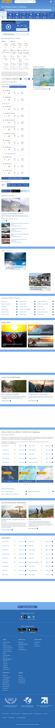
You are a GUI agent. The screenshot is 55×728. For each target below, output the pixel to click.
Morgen (7, 10)
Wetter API (5, 657)
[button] (15, 178)
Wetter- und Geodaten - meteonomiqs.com (7, 659)
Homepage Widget (6, 655)
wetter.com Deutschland (8, 647)
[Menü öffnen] (53, 1)
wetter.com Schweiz (7, 649)
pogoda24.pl (5, 667)
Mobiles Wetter (38, 639)
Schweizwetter (6, 679)
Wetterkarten (22, 639)
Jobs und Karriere (5, 713)
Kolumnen (5, 644)
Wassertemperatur (22, 649)
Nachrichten (5, 675)
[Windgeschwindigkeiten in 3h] (43, 77)
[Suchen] (33, 1)
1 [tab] (25, 484)
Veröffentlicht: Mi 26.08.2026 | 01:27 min (9, 218)
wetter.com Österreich (7, 651)
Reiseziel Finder (22, 679)
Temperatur (21, 646)
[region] (15, 153)
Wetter (4, 639)
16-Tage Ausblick (52, 15)
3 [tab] (29, 484)
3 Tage (11, 10)
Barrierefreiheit (12, 717)
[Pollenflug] (51, 2)
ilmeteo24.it (5, 665)
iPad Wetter (36, 644)
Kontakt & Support (38, 713)
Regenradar (35, 10)
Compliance (4, 717)
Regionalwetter (6, 682)
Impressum (45, 713)
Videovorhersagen (6, 642)
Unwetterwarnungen (7, 646)
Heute (2, 10)
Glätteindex (21, 677)
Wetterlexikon (5, 688)
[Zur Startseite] (7, 1)
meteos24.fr (5, 663)
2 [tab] (27, 484)
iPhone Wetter (37, 642)
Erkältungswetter (22, 681)
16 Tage (29, 10)
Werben (4, 653)
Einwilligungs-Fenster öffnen (27, 713)
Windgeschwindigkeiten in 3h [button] (38, 87)
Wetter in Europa (6, 684)
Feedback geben (27, 27)
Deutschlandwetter (6, 677)
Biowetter (20, 675)
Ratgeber (21, 672)
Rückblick (48, 10)
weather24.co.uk (6, 669)
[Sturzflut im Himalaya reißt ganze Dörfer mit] (15, 204)
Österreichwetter (6, 681)
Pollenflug (41, 10)
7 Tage (24, 10)
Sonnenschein (21, 647)
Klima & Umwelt (22, 682)
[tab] (5, 87)
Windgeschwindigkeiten (23, 644)
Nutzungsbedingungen (20, 717)
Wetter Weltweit (6, 686)
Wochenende (18, 10)
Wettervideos (6, 672)
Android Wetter (37, 646)
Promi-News (5, 690)
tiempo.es (5, 661)
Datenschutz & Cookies (15, 713)
